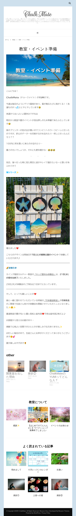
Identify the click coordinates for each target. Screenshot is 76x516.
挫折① (16, 495)
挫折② (32, 373)
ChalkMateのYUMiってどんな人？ (58, 377)
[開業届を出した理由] (16, 366)
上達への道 (38, 495)
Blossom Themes (63, 511)
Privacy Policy (46, 513)
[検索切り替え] (70, 3)
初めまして (16, 470)
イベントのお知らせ (60, 425)
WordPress (37, 513)
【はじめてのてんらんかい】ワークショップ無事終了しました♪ (38, 427)
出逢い (60, 470)
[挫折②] (38, 366)
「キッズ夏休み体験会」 (45, 274)
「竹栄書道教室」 (52, 300)
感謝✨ (16, 425)
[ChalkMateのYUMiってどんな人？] (59, 366)
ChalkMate (38, 14)
